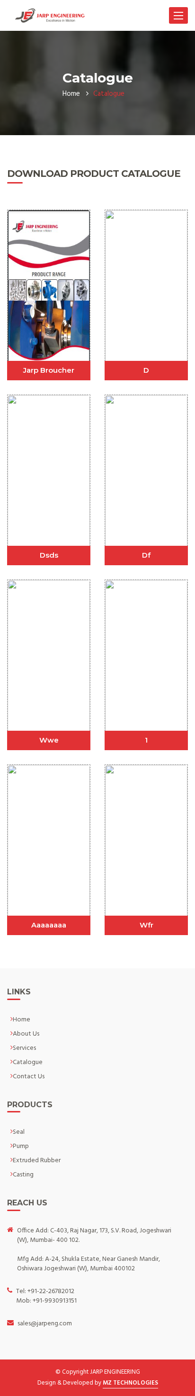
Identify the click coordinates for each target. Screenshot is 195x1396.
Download (49, 264)
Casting (23, 1174)
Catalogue (28, 1062)
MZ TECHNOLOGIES (130, 1383)
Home (71, 94)
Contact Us (28, 1076)
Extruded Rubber (37, 1160)
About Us (26, 1034)
